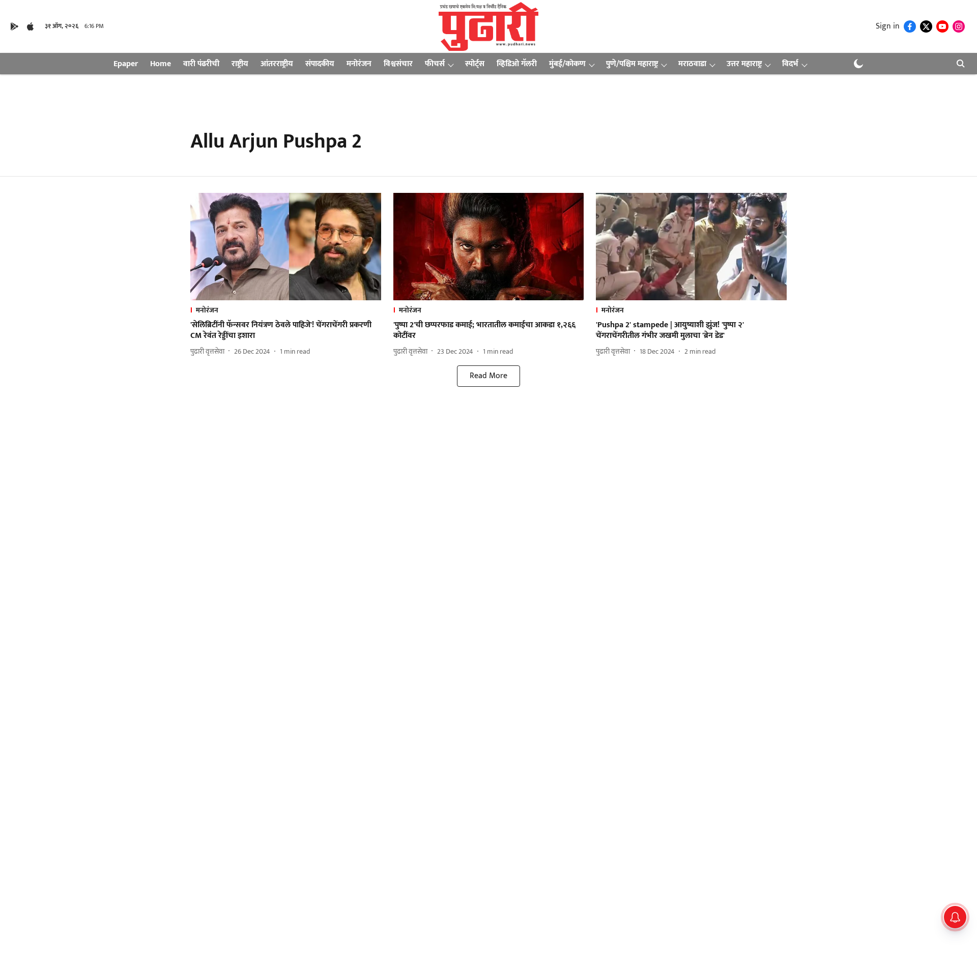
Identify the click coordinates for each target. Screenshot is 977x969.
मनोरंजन (359, 64)
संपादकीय (319, 64)
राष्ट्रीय (240, 64)
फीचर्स (435, 64)
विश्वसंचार (398, 64)
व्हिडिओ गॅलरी (517, 64)
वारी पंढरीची (201, 64)
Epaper (125, 64)
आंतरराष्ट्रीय (277, 64)
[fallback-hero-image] (285, 246)
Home (160, 64)
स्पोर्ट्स (474, 64)
